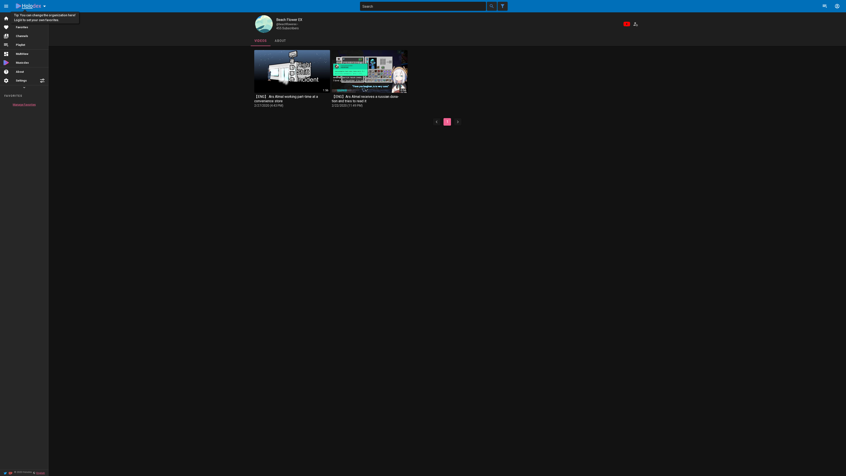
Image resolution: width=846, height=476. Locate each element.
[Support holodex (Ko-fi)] (10, 473)
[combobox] (423, 6)
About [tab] (280, 41)
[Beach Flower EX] (264, 24)
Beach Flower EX (289, 20)
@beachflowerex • (287, 24)
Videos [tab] (260, 41)
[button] (42, 80)
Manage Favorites (24, 104)
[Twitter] (5, 473)
